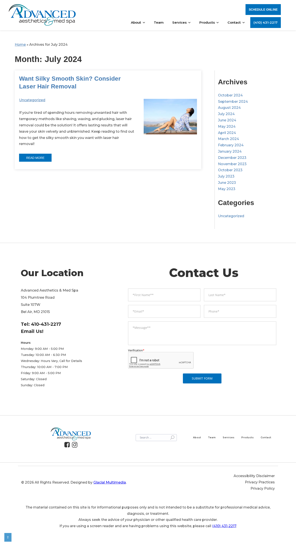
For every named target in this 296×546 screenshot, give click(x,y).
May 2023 (226, 189)
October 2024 (230, 95)
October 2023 (230, 170)
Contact (234, 22)
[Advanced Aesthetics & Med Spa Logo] (42, 15)
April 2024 (227, 133)
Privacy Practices (260, 482)
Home (20, 44)
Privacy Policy (262, 488)
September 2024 (233, 101)
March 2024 (228, 139)
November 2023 (232, 164)
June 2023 (227, 183)
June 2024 (227, 120)
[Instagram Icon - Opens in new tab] (76, 445)
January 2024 (230, 151)
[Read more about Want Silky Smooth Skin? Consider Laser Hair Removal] (170, 120)
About (136, 22)
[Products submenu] (218, 22)
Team (159, 22)
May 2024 (227, 126)
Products (207, 22)
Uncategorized (32, 100)
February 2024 (231, 145)
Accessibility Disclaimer (254, 476)
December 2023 (232, 158)
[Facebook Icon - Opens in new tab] (68, 445)
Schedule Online (263, 9)
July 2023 (226, 176)
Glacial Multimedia (109, 482)
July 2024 (226, 114)
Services (179, 22)
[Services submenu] (190, 22)
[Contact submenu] (244, 22)
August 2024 (229, 108)
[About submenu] (144, 22)
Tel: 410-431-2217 (41, 324)
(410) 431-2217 (266, 22)
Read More (35, 158)
